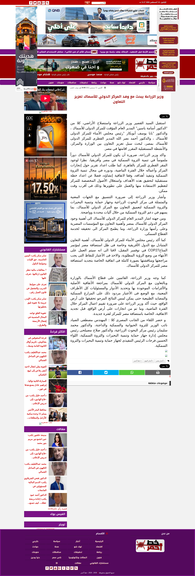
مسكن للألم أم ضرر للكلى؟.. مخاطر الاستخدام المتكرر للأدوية (76, 52)
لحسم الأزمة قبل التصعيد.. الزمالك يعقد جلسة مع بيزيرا (142, 52)
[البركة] (97, 40)
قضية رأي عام (60, 509)
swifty (51, 509)
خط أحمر (137, 361)
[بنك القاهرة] (45, 112)
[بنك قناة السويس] (45, 222)
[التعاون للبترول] (45, 135)
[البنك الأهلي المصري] (97, 27)
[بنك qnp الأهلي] (97, 13)
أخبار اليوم (148, 361)
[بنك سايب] (45, 178)
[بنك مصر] (168, 90)
